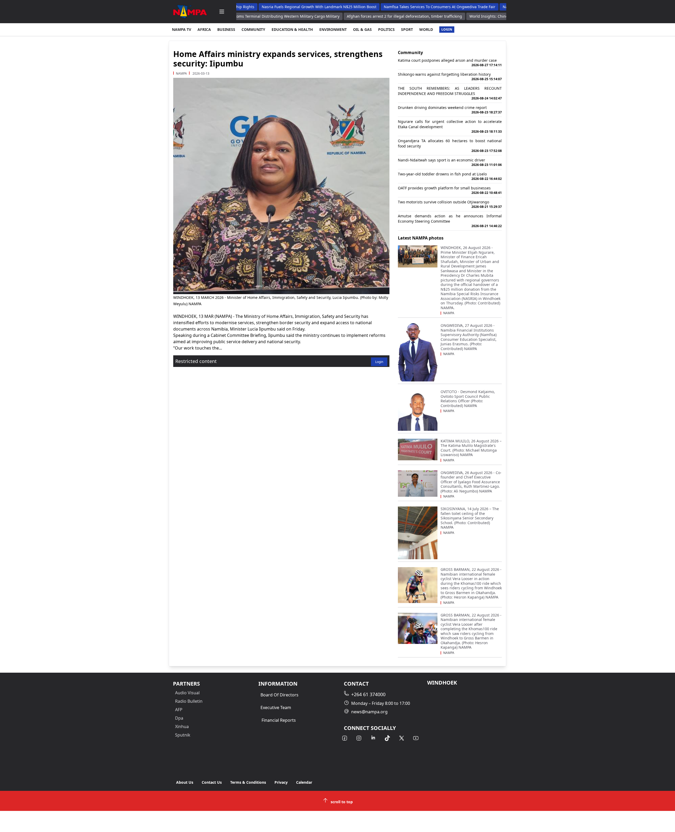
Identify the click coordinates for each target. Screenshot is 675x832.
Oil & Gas (362, 29)
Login (446, 29)
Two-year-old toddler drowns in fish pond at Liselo (450, 176)
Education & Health (292, 29)
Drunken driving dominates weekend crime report (450, 109)
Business (226, 29)
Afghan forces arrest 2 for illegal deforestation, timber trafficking (384, 16)
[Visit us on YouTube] (416, 738)
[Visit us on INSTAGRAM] (359, 738)
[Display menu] (222, 11)
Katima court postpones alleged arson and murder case (450, 62)
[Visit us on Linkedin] (373, 738)
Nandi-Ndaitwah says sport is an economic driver (450, 162)
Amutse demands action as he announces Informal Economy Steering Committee (450, 220)
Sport (407, 29)
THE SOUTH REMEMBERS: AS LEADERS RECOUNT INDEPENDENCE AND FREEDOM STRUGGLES (450, 93)
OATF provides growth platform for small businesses (450, 190)
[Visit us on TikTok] (387, 738)
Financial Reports (279, 720)
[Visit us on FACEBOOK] (345, 738)
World (426, 29)
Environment (333, 29)
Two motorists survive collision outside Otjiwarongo (450, 204)
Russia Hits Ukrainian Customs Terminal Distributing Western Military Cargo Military (245, 16)
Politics (386, 29)
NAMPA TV (181, 29)
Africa (204, 29)
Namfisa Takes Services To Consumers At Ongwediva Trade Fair (419, 6)
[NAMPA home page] (190, 11)
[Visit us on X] (401, 738)
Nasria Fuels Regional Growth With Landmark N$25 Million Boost (299, 6)
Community (253, 29)
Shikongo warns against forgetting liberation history (450, 76)
